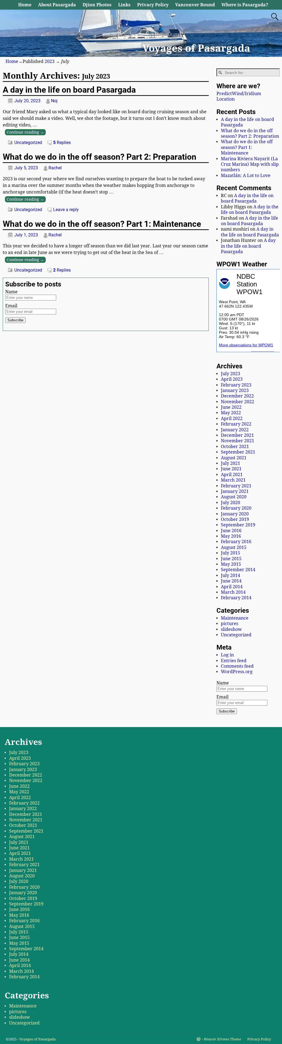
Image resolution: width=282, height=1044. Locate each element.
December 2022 (237, 396)
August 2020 (233, 496)
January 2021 (235, 491)
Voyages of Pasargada (196, 48)
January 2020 (235, 514)
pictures (229, 623)
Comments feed (237, 666)
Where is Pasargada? (244, 4)
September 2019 (238, 524)
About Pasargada (57, 4)
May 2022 (231, 412)
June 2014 (231, 581)
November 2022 (237, 401)
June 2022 (231, 407)
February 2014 (236, 597)
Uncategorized (28, 142)
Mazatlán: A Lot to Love (245, 175)
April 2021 (232, 474)
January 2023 (235, 390)
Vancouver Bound (195, 4)
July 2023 (230, 373)
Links (124, 4)
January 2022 (235, 429)
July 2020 (230, 502)
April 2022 (232, 418)
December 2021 (237, 435)
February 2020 (236, 508)
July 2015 (230, 553)
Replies (62, 142)
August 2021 (233, 457)
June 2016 (231, 530)
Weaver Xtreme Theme (222, 1039)
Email (11, 305)
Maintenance (234, 618)
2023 (50, 61)
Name (11, 291)
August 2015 (233, 547)
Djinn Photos (97, 4)
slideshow (231, 629)
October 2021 (235, 446)
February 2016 (236, 541)
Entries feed (233, 660)
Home (24, 4)
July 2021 (230, 463)
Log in (227, 655)
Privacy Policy (153, 4)
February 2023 (236, 385)
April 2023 (232, 379)
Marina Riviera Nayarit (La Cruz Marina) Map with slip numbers (250, 164)
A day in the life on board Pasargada (69, 90)
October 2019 (235, 519)
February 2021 (236, 485)
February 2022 (236, 424)
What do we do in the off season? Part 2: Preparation (99, 157)
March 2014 (233, 592)
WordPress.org (237, 671)
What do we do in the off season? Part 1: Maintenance (102, 224)
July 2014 (230, 575)
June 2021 (231, 468)
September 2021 (238, 452)
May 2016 (231, 536)
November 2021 (237, 440)
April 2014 (232, 586)
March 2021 (233, 480)
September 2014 (238, 569)
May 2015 (231, 564)
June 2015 (231, 558)
